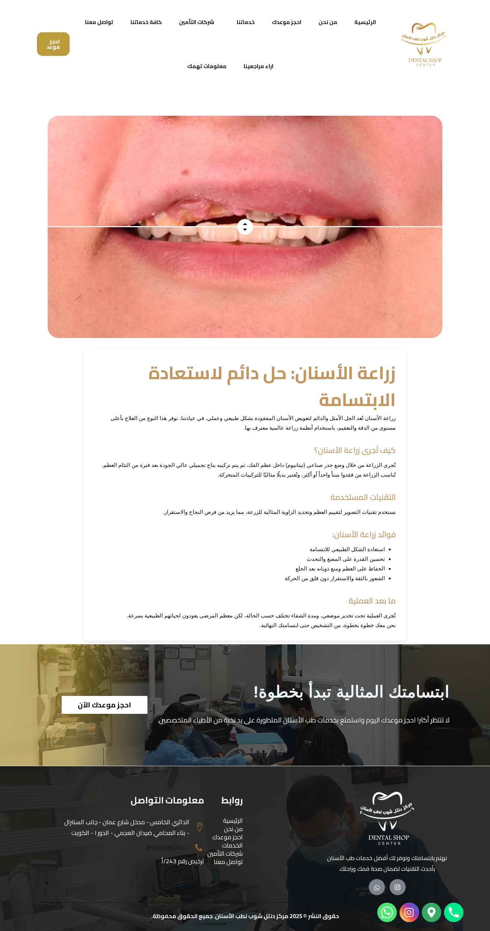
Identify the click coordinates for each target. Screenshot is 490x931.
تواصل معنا (99, 22)
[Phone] (453, 912)
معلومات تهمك (206, 66)
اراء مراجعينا (258, 66)
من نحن (328, 22)
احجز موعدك (286, 22)
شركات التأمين (196, 22)
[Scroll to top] (473, 903)
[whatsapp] (377, 887)
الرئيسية (365, 22)
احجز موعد (53, 44)
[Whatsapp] (387, 912)
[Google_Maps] (431, 912)
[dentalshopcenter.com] (424, 44)
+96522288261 (167, 848)
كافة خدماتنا (146, 22)
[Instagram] (398, 887)
